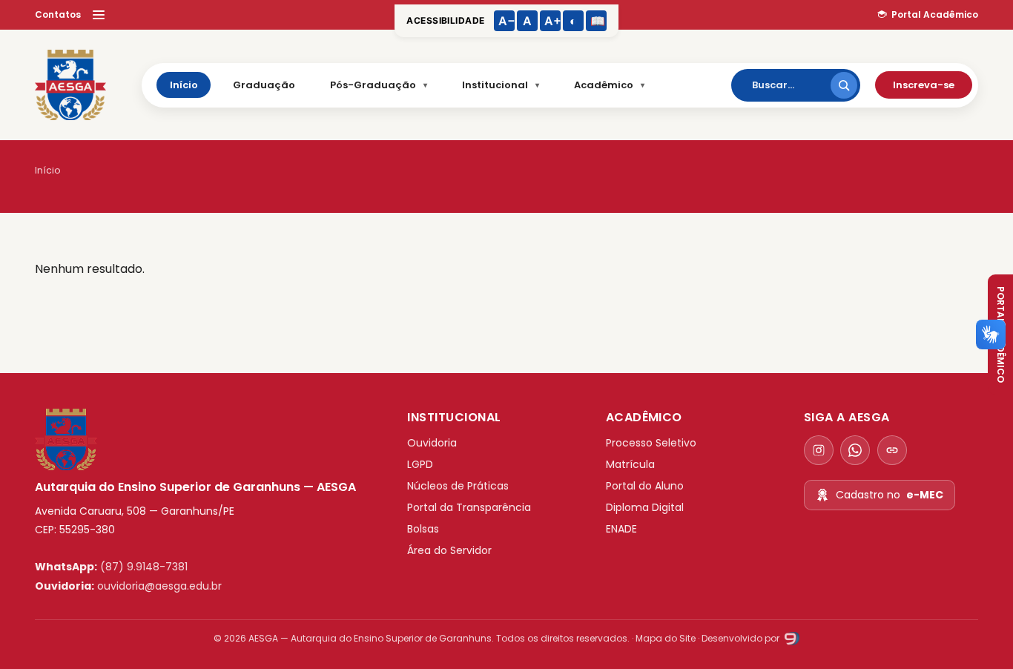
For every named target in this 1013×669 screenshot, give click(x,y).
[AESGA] (70, 85)
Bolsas (423, 528)
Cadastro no (889, 494)
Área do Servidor (449, 550)
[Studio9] (790, 638)
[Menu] (99, 14)
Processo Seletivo (651, 442)
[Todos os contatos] (892, 450)
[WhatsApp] (855, 450)
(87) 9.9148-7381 (144, 566)
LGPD (420, 464)
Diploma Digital (645, 507)
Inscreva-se (923, 85)
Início (184, 85)
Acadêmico (603, 85)
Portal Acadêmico (934, 14)
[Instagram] (819, 450)
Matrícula (630, 464)
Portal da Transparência (469, 507)
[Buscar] (844, 85)
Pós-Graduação (373, 85)
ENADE (621, 528)
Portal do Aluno (645, 485)
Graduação (264, 85)
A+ (552, 20)
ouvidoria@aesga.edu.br (159, 586)
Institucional (495, 85)
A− (506, 20)
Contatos (58, 14)
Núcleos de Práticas (458, 485)
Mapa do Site (666, 638)
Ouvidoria (432, 442)
